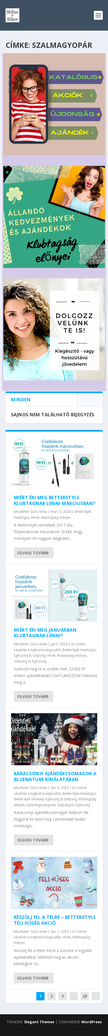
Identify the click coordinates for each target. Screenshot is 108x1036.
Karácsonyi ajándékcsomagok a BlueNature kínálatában (55, 776)
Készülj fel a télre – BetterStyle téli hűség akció (55, 920)
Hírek (35, 517)
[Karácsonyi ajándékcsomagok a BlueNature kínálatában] (54, 739)
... (73, 996)
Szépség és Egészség (30, 661)
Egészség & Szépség (29, 655)
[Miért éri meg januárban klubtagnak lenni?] (54, 596)
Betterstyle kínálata (29, 799)
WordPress (91, 1021)
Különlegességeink (41, 805)
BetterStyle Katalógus (79, 650)
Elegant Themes (39, 1021)
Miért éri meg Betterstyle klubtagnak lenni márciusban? (54, 500)
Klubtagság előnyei (55, 517)
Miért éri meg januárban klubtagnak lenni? (45, 633)
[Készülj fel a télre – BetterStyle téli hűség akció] (54, 883)
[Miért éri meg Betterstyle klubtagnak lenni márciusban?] (54, 463)
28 (85, 996)
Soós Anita (38, 511)
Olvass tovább (32, 552)
